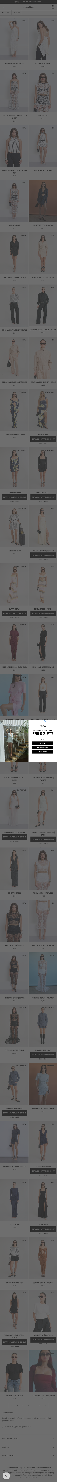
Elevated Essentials (42, 747)
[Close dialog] (45, 721)
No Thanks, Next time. (43, 755)
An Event (42, 743)
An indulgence (42, 751)
